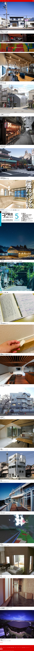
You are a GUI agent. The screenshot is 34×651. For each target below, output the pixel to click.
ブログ (15, 647)
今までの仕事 (8, 647)
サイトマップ (28, 647)
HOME (1, 647)
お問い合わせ (24, 647)
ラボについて (4, 647)
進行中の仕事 (12, 647)
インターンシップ (19, 647)
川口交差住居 (1, 642)
